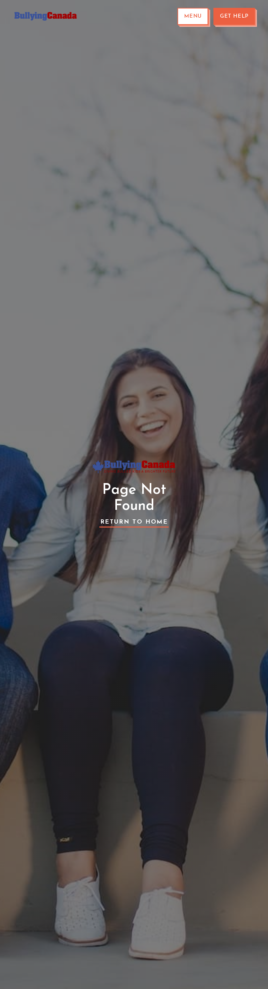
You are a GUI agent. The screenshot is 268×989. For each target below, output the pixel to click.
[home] (45, 16)
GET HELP (234, 16)
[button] (192, 16)
